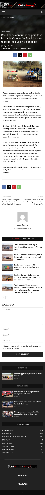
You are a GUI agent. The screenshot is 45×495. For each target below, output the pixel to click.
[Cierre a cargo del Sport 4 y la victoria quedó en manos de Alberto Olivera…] (7, 247)
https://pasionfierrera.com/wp (22, 228)
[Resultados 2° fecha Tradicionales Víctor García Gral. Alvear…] (7, 404)
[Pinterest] (25, 55)
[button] (3, 12)
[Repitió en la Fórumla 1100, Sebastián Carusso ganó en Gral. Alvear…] (7, 267)
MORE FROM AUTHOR (29, 238)
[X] (20, 55)
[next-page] (6, 297)
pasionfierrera (7, 48)
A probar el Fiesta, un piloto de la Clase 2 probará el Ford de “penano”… (33, 202)
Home (3, 17)
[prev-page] (3, 297)
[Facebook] (15, 55)
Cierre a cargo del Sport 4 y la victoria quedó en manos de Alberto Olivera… (28, 247)
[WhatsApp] (30, 55)
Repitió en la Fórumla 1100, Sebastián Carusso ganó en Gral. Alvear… (26, 267)
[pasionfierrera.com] (22, 5)
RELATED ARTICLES (14, 238)
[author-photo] (22, 222)
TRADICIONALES (11, 17)
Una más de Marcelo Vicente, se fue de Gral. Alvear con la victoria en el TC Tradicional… (28, 257)
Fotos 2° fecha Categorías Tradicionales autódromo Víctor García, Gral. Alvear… (11, 202)
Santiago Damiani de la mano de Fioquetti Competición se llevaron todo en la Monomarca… (27, 277)
